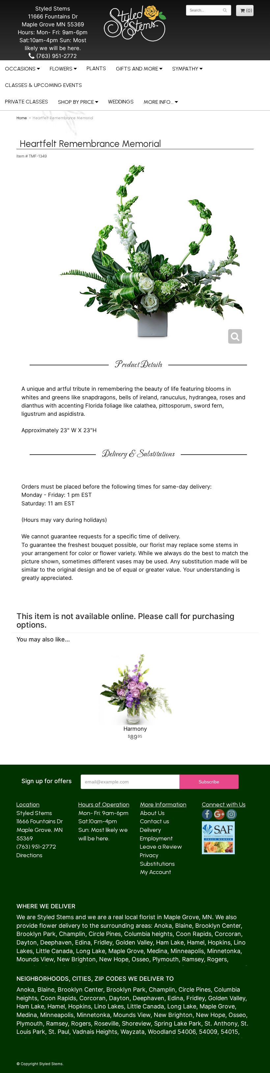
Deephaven (56, 942)
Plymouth (165, 959)
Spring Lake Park (177, 1023)
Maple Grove (181, 917)
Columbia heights (148, 933)
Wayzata (133, 1031)
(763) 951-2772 (56, 56)
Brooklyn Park (36, 933)
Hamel (195, 942)
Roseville (106, 1023)
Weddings (121, 102)
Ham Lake (170, 942)
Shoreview (136, 1023)
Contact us (154, 821)
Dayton (26, 942)
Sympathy (185, 69)
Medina (157, 950)
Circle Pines (105, 933)
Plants (96, 68)
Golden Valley (134, 942)
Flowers (61, 69)
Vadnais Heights (94, 1031)
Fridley (103, 942)
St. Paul (58, 1031)
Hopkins (219, 942)
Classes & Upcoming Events (43, 85)
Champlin (72, 933)
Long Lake (90, 950)
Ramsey (193, 959)
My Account (155, 872)
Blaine (183, 925)
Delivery (150, 829)
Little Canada (54, 950)
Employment (156, 838)
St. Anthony (220, 1023)
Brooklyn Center (218, 925)
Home (21, 118)
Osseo (140, 959)
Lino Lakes (109, 1006)
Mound (26, 959)
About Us (152, 813)
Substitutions (157, 863)
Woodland (162, 1031)
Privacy (149, 855)
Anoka (163, 925)
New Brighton (76, 959)
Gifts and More (137, 69)
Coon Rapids (193, 933)
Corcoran (228, 933)
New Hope (113, 959)
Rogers (217, 959)
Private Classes (26, 102)
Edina (83, 942)
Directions (29, 855)
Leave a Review (161, 846)
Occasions (20, 69)
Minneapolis (187, 950)
